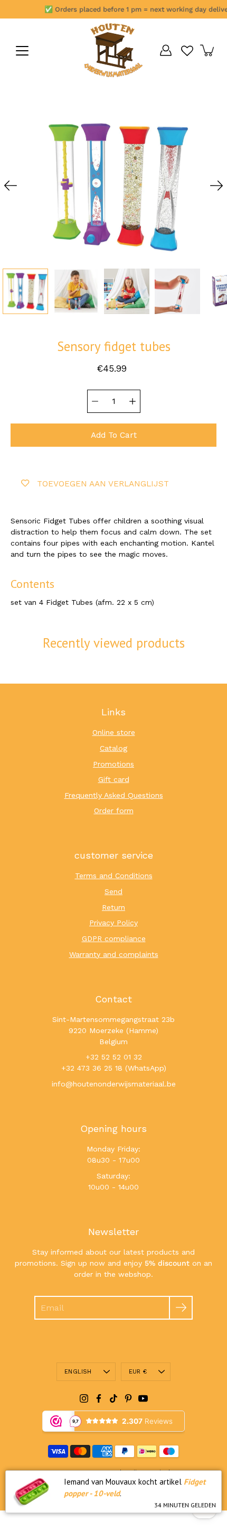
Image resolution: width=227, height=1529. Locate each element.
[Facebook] (98, 1398)
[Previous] (10, 185)
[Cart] (208, 50)
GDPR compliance (114, 938)
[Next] (216, 185)
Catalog (113, 748)
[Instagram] (84, 1398)
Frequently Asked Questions (113, 795)
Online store (113, 732)
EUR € (138, 1371)
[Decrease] (95, 401)
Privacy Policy (113, 922)
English (78, 1371)
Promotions (113, 764)
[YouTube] (143, 1398)
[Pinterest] (128, 1398)
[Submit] (181, 1308)
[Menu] (22, 51)
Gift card (113, 779)
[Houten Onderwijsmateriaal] (113, 50)
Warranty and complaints (113, 954)
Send (113, 891)
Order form (114, 810)
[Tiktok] (113, 1398)
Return (113, 907)
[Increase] (132, 401)
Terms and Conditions (114, 875)
